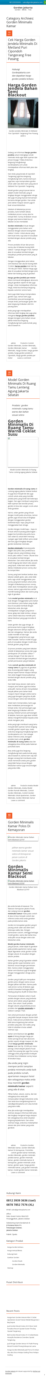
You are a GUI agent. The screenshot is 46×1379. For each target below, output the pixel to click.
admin (13, 343)
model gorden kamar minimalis (25, 1170)
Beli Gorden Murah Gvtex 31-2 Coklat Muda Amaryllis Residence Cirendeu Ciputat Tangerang (22, 1337)
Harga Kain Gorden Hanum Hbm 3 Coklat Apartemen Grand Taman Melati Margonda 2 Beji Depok (23, 1319)
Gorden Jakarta (10, 1371)
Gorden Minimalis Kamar (17, 348)
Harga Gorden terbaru (15, 1247)
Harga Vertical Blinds (14, 1250)
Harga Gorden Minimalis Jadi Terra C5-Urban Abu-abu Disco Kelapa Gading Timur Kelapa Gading (23, 1352)
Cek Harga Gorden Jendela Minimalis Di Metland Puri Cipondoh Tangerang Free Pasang (22, 49)
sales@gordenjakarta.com (20, 1210)
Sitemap (10, 1268)
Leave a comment (24, 358)
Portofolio (29, 1150)
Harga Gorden (21, 350)
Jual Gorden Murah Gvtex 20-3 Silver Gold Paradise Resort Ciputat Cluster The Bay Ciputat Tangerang (22, 1328)
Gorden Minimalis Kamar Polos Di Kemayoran (21, 826)
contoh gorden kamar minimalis (23, 1153)
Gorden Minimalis (29, 345)
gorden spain (19, 1165)
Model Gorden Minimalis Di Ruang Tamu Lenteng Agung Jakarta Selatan (22, 387)
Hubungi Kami (12, 1254)
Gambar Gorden (13, 1257)
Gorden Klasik (17, 1261)
